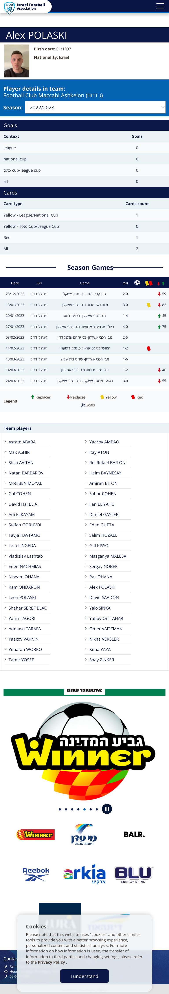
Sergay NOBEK (103, 566)
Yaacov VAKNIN (24, 639)
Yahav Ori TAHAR (106, 618)
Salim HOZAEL (103, 535)
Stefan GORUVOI (25, 525)
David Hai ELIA (23, 504)
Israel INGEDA (22, 545)
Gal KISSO (98, 545)
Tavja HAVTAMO (24, 535)
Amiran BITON (103, 483)
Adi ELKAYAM (22, 514)
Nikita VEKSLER (104, 639)
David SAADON (104, 597)
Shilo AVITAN (21, 462)
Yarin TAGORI (22, 618)
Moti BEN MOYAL (25, 483)
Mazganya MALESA (107, 556)
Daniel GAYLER (104, 514)
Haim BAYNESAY (105, 473)
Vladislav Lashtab (26, 556)
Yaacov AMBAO (104, 442)
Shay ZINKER (101, 660)
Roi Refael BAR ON (107, 462)
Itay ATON (99, 452)
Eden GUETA (101, 525)
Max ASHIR (19, 452)
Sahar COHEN (102, 493)
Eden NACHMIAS (25, 566)
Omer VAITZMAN (105, 629)
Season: (13, 107)
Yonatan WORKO (25, 649)
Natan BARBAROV (26, 473)
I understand (84, 976)
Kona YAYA (100, 649)
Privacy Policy (52, 962)
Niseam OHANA (24, 577)
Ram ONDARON (24, 587)
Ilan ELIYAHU (102, 504)
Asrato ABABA (22, 442)
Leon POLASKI (22, 597)
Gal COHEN (20, 493)
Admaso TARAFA (25, 629)
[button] (160, 6)
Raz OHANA (100, 577)
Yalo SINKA (99, 608)
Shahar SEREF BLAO (28, 608)
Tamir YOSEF (21, 660)
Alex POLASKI (102, 587)
